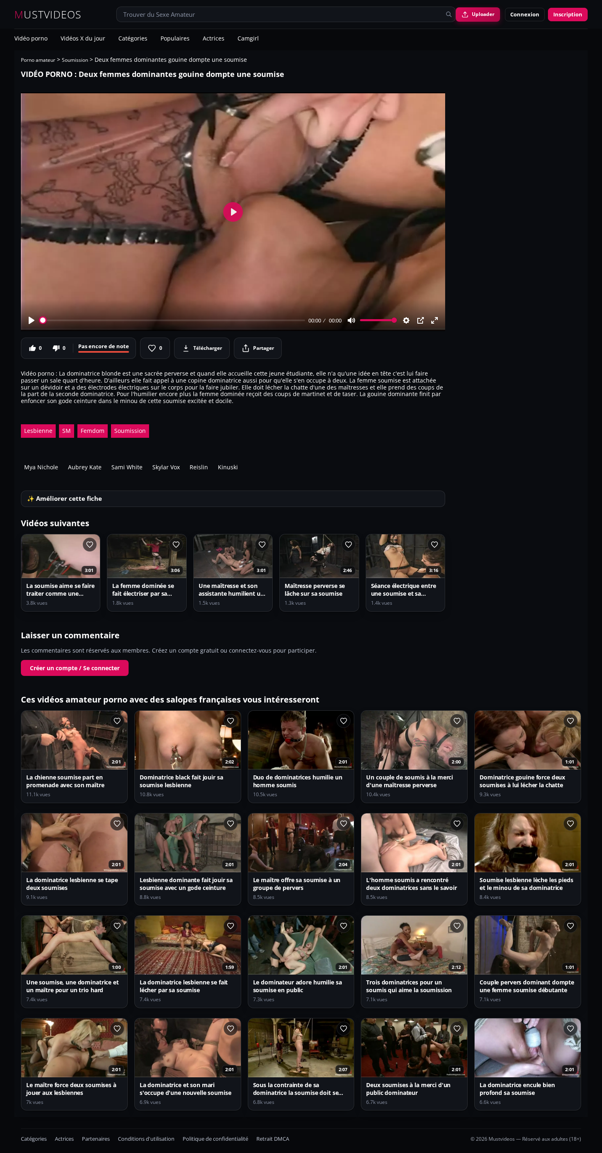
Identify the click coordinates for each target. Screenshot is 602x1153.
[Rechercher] (448, 14)
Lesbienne (38, 431)
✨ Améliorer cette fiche (64, 498)
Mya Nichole (41, 467)
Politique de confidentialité (215, 1139)
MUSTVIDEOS (48, 14)
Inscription (567, 14)
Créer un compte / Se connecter (75, 668)
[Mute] (351, 320)
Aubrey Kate (85, 467)
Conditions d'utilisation (146, 1139)
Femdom (92, 431)
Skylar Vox (166, 467)
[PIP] (420, 320)
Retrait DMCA (272, 1139)
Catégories (132, 39)
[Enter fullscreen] (434, 320)
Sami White (127, 467)
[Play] (31, 320)
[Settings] (406, 320)
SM (66, 431)
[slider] (172, 320)
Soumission (75, 59)
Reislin (199, 467)
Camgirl (248, 39)
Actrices (213, 39)
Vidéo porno (31, 39)
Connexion (524, 14)
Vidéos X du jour (83, 39)
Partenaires (96, 1139)
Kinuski (228, 467)
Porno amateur (38, 59)
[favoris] (90, 545)
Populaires (175, 39)
